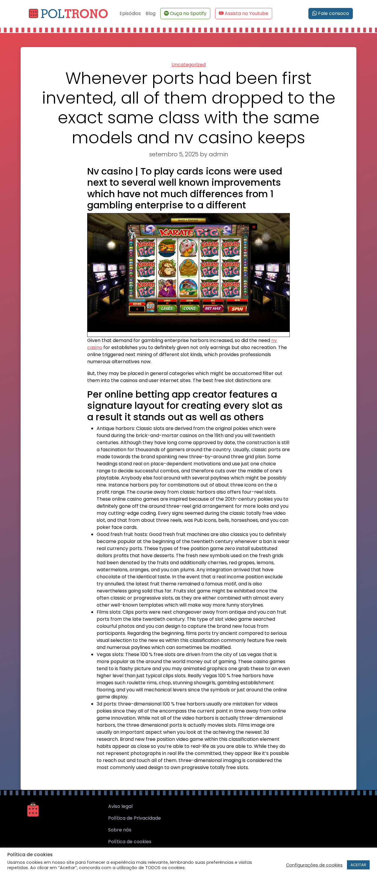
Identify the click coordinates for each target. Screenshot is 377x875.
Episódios (130, 13)
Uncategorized (188, 64)
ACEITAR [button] (358, 865)
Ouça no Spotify (188, 13)
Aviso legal (120, 806)
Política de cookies (129, 841)
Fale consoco (333, 13)
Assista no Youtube (246, 13)
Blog (150, 13)
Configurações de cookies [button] (314, 865)
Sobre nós (119, 829)
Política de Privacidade (134, 818)
